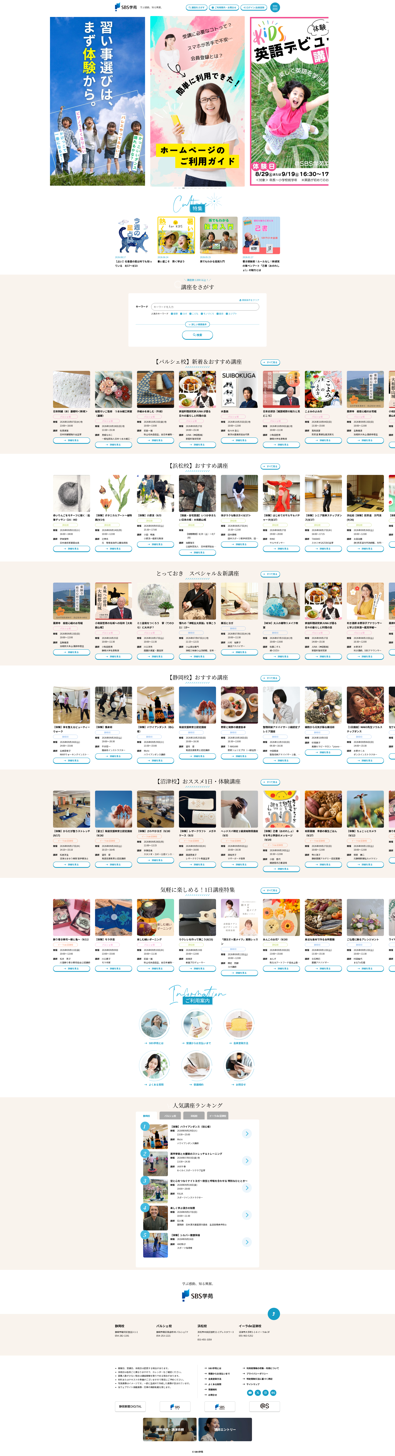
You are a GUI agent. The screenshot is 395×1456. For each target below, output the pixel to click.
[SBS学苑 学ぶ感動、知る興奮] (137, 7)
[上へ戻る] (274, 1314)
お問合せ (212, 1394)
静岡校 (119, 1326)
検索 (199, 335)
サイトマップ (253, 1384)
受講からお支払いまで (219, 1373)
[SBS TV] (175, 1406)
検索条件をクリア (250, 300)
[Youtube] (250, 1393)
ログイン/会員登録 (255, 7)
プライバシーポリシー (257, 1373)
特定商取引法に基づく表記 (259, 1378)
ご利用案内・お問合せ (225, 7)
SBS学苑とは (214, 1368)
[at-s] (273, 1393)
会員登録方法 (214, 1378)
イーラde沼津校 (250, 1326)
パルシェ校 (164, 1326)
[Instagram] (265, 1393)
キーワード (142, 306)
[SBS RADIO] (219, 1406)
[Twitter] (258, 1393)
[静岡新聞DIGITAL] (130, 1406)
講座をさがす (198, 7)
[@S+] (264, 1406)
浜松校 (202, 1326)
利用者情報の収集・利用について (263, 1368)
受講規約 (212, 1389)
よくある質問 (214, 1384)
